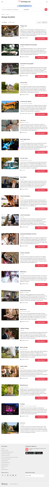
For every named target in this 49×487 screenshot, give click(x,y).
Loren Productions (25, 196)
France (29, 475)
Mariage (3, 14)
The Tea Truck (24, 158)
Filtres (5, 22)
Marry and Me (23, 347)
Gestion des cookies (5, 455)
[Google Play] (38, 453)
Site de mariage (4, 469)
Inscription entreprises (5, 462)
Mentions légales (4, 450)
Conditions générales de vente (7, 452)
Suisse (7, 14)
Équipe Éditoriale (4, 465)
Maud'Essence (24, 385)
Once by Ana (23, 82)
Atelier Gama (23, 366)
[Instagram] (10, 475)
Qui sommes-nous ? (5, 464)
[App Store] (29, 453)
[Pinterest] (8, 475)
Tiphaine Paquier (24, 328)
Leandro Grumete (25, 253)
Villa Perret (22, 423)
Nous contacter (41, 38)
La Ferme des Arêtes (25, 101)
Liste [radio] (40, 22)
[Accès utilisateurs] (47, 1)
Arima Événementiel (25, 290)
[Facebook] (2, 475)
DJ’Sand (22, 404)
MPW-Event (23, 309)
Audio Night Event (25, 139)
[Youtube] (13, 475)
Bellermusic (23, 271)
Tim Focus (23, 120)
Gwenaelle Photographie (26, 63)
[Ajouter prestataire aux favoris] (17, 27)
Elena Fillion (23, 177)
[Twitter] (5, 475)
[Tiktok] (16, 475)
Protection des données (6, 453)
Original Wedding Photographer (28, 45)
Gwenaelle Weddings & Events (28, 234)
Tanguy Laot (23, 26)
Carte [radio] (45, 22)
